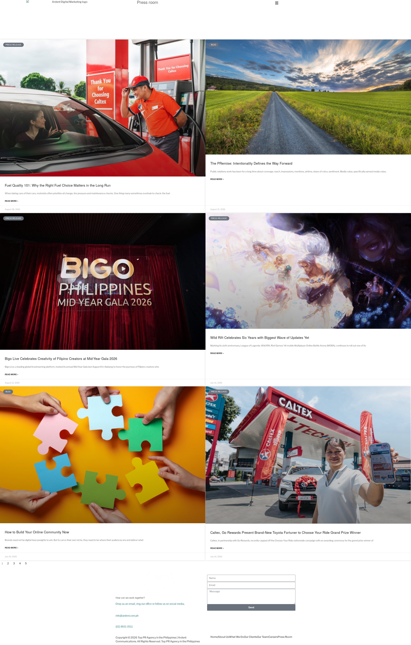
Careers (273, 637)
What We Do (236, 637)
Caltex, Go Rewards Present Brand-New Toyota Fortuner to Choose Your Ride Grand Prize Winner (285, 532)
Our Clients (250, 637)
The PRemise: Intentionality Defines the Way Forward (251, 163)
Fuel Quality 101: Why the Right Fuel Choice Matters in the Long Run (58, 185)
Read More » (11, 200)
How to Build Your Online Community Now (37, 531)
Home (214, 637)
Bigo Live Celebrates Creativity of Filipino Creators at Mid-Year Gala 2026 (61, 358)
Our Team (262, 637)
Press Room (285, 637)
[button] (342, 3)
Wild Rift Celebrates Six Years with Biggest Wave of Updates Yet (259, 337)
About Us (223, 637)
